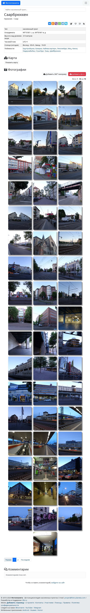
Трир (47, 51)
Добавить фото (78, 74)
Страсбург (40, 51)
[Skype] (66, 23)
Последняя (25, 560)
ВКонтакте (20, 608)
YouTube (29, 608)
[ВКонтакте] (49, 23)
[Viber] (56, 23)
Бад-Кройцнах (28, 48)
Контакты (39, 603)
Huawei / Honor (36, 610)
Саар (16, 19)
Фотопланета (12, 3)
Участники (49, 603)
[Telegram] (62, 23)
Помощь (58, 603)
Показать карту (11, 62)
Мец (69, 48)
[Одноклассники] (52, 23)
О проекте (30, 603)
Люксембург (62, 48)
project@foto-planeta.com (74, 598)
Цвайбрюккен (55, 51)
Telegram (37, 608)
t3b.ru (24, 600)
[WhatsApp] (59, 23)
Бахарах (38, 48)
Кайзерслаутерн (49, 48)
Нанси (74, 48)
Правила (66, 603)
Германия (8, 19)
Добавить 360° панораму (55, 74)
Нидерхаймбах (29, 51)
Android (25, 610)
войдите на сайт (58, 583)
